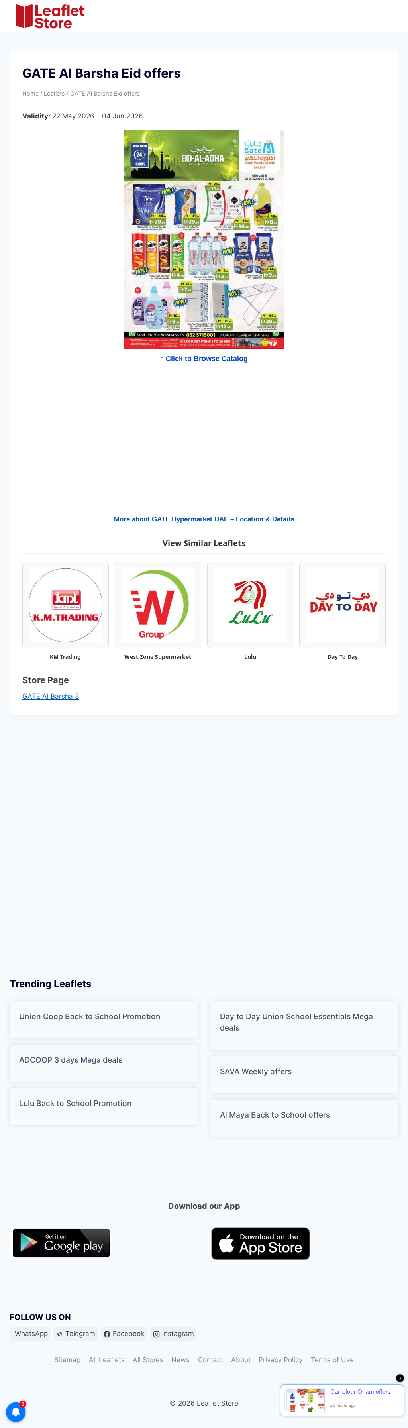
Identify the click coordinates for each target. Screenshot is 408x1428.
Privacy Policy (280, 1360)
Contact (210, 1360)
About (241, 1360)
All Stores (148, 1360)
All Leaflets (107, 1360)
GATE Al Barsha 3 (50, 696)
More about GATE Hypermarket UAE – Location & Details (204, 519)
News (180, 1360)
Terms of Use (332, 1360)
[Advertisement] (204, 444)
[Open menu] (391, 16)
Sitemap (67, 1360)
